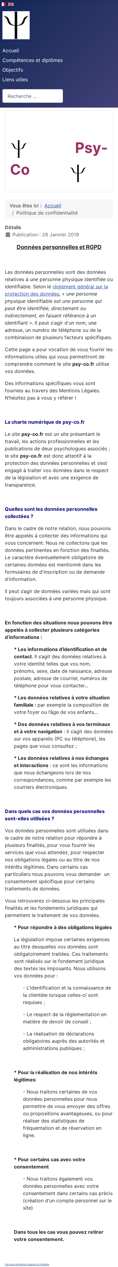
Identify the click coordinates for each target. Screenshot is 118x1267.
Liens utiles (15, 79)
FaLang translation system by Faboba (27, 1264)
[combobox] (32, 96)
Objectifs (12, 70)
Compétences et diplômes (32, 60)
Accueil (10, 50)
